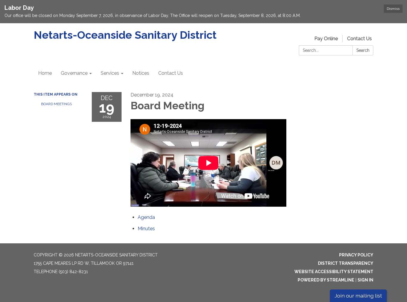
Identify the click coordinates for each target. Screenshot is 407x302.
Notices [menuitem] (140, 73)
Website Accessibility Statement (333, 271)
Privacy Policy (356, 255)
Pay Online (326, 38)
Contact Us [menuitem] (170, 73)
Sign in (365, 280)
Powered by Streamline (326, 280)
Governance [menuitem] (74, 73)
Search (362, 50)
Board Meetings (56, 104)
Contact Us (359, 38)
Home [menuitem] (45, 73)
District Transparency (345, 263)
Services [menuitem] (110, 73)
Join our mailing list (358, 295)
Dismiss (393, 9)
